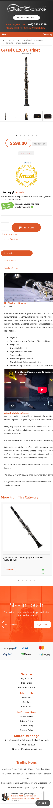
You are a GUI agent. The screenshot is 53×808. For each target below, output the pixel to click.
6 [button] (36, 135)
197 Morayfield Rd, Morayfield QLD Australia (28, 740)
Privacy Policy (26, 721)
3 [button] (24, 135)
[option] (26, 81)
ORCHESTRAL (14, 40)
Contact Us (26, 706)
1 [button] (16, 135)
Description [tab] (9, 253)
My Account (26, 678)
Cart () (49, 35)
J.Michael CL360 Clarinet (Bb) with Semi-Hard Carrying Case (24, 559)
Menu (6, 35)
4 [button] (28, 135)
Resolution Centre (26, 687)
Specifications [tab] (10, 260)
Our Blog (26, 702)
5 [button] (32, 135)
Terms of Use (26, 716)
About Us (26, 697)
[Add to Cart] (42, 571)
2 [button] (20, 135)
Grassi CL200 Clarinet (25, 43)
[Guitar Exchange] (26, 7)
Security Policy (26, 730)
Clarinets (9, 43)
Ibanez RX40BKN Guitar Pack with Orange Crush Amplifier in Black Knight (25, 797)
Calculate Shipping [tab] (12, 268)
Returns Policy (26, 725)
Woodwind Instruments (33, 40)
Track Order (26, 682)
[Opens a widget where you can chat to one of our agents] (42, 803)
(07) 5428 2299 (25, 24)
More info (19, 192)
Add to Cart (28, 227)
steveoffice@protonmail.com (28, 749)
